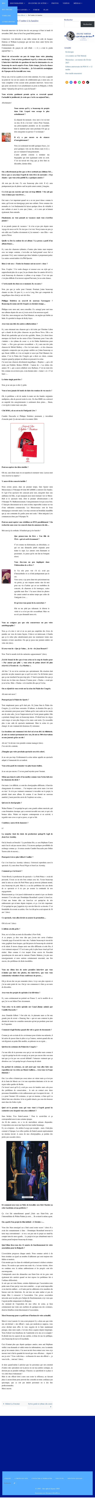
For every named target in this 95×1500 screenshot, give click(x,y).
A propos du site (21, 1478)
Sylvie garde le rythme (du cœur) (40, 1404)
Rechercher (68, 19)
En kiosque (69, 52)
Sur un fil (60, 1478)
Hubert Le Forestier (12, 1404)
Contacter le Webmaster (42, 1478)
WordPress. (56, 1493)
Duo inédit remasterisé (73, 73)
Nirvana (48, 1493)
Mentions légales (75, 1478)
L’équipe (7, 1478)
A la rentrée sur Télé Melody (75, 55)
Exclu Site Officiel (19, 15)
